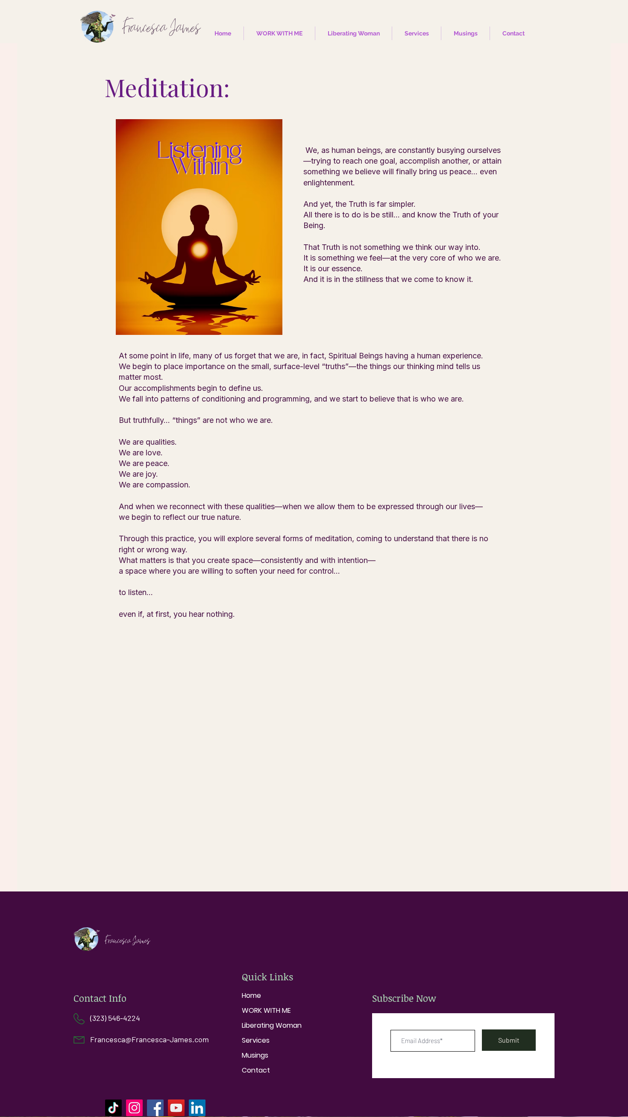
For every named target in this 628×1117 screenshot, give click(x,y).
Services (256, 1040)
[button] (416, 33)
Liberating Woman (272, 1025)
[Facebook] (155, 1107)
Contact (256, 1070)
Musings (255, 1055)
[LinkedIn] (197, 1107)
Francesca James (127, 940)
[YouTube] (176, 1107)
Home (251, 995)
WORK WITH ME (266, 1010)
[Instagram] (134, 1107)
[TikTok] (113, 1107)
